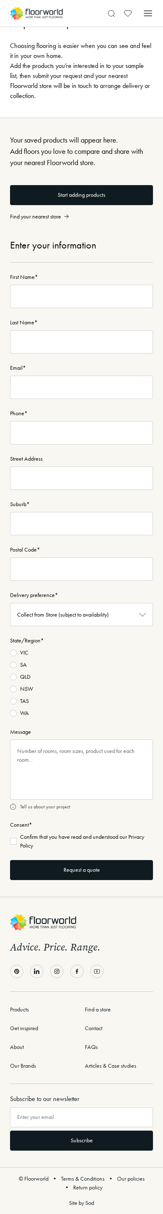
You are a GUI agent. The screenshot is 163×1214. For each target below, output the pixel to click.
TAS (24, 701)
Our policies (131, 1178)
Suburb (20, 504)
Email (18, 367)
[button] (148, 13)
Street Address (26, 458)
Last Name (24, 322)
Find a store (98, 1009)
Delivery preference (34, 595)
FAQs (91, 1047)
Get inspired (24, 1028)
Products (19, 1009)
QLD (25, 676)
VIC (24, 652)
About (17, 1047)
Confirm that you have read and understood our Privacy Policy (82, 841)
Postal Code (25, 549)
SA (23, 664)
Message (20, 731)
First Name (24, 277)
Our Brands (23, 1065)
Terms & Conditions (82, 1178)
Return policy (87, 1187)
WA (24, 713)
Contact (93, 1028)
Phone (19, 413)
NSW (26, 688)
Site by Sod (81, 1202)
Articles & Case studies (110, 1065)
